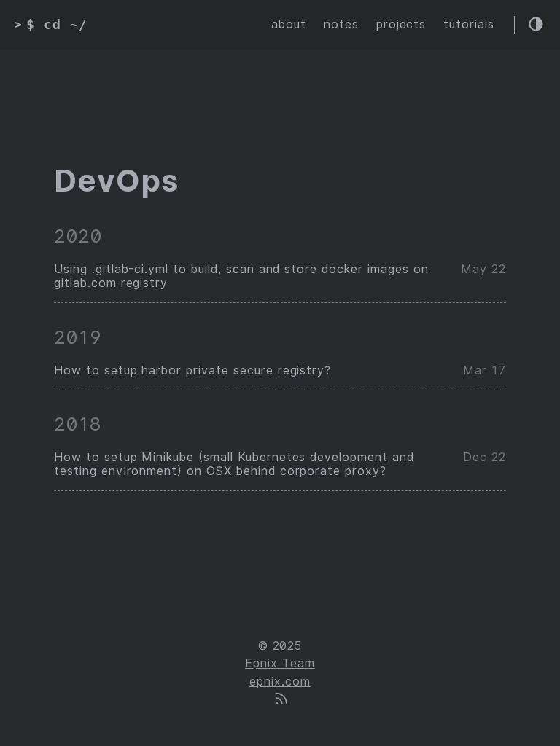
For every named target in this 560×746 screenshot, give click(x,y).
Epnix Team (280, 663)
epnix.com (280, 681)
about (288, 24)
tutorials (468, 24)
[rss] (280, 700)
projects (401, 24)
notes (341, 24)
